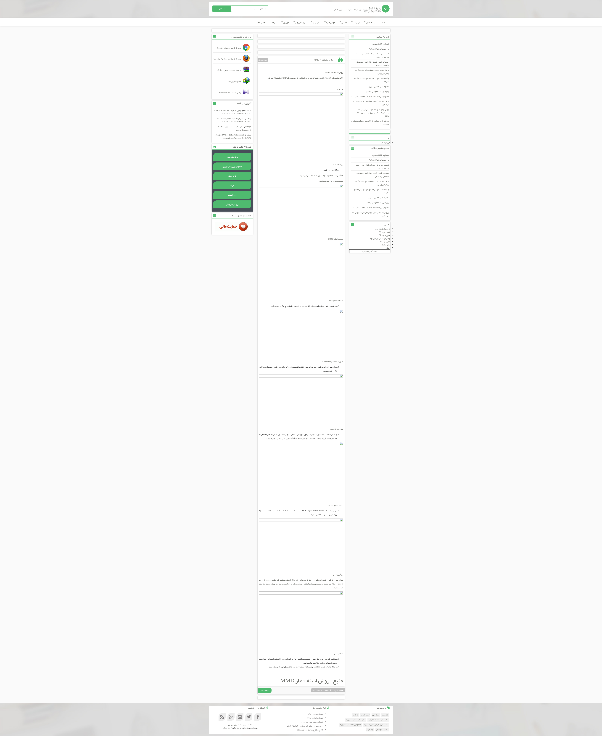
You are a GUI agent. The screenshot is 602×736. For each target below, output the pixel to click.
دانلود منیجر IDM (234, 81)
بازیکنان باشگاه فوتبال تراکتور (377, 91)
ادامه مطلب (264, 690)
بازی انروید (232, 195)
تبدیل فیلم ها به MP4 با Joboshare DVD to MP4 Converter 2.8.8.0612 (232, 112)
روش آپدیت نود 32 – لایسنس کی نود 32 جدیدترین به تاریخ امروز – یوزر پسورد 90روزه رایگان (371, 112)
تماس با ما (261, 22)
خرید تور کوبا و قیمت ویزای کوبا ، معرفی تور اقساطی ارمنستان (372, 63)
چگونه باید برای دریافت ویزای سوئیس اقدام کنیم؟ (371, 80)
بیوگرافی (375, 715)
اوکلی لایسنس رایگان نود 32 (378, 238)
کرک (232, 185)
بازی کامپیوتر (300, 22)
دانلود (355, 715)
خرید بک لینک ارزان (382, 229)
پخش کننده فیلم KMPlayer (230, 92)
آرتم (249, 119)
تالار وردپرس (233, 724)
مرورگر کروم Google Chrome (229, 48)
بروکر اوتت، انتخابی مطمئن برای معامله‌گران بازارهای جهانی (372, 71)
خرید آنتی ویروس (369, 251)
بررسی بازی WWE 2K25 (379, 49)
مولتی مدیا (330, 22)
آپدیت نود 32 (384, 232)
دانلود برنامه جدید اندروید (350, 725)
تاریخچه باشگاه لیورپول (380, 44)
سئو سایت (386, 244)
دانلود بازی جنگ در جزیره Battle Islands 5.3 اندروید (234, 128)
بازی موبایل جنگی (232, 204)
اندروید (385, 715)
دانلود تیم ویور (232, 157)
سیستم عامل (371, 22)
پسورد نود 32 (384, 235)
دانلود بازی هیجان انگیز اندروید (376, 725)
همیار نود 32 (385, 241)
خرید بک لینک (384, 142)
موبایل (286, 22)
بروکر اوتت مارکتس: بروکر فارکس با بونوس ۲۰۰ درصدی (370, 103)
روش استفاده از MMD (324, 59)
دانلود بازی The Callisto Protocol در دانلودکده (370, 96)
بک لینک (226, 727)
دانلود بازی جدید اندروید (355, 720)
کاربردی (316, 22)
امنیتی (344, 22)
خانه (383, 22)
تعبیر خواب (365, 715)
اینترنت (356, 22)
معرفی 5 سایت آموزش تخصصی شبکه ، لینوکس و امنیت (370, 122)
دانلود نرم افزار (382, 729)
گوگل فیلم (232, 176)
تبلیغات (273, 22)
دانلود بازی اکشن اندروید (378, 720)
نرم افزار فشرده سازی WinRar (229, 70)
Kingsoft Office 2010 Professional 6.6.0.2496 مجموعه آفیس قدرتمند (233, 136)
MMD (327, 78)
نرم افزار (370, 729)
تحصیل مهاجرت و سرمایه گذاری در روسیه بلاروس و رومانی (372, 55)
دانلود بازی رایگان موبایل (232, 167)
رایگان (387, 248)
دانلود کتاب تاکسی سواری (379, 87)
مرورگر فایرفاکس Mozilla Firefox (227, 59)
